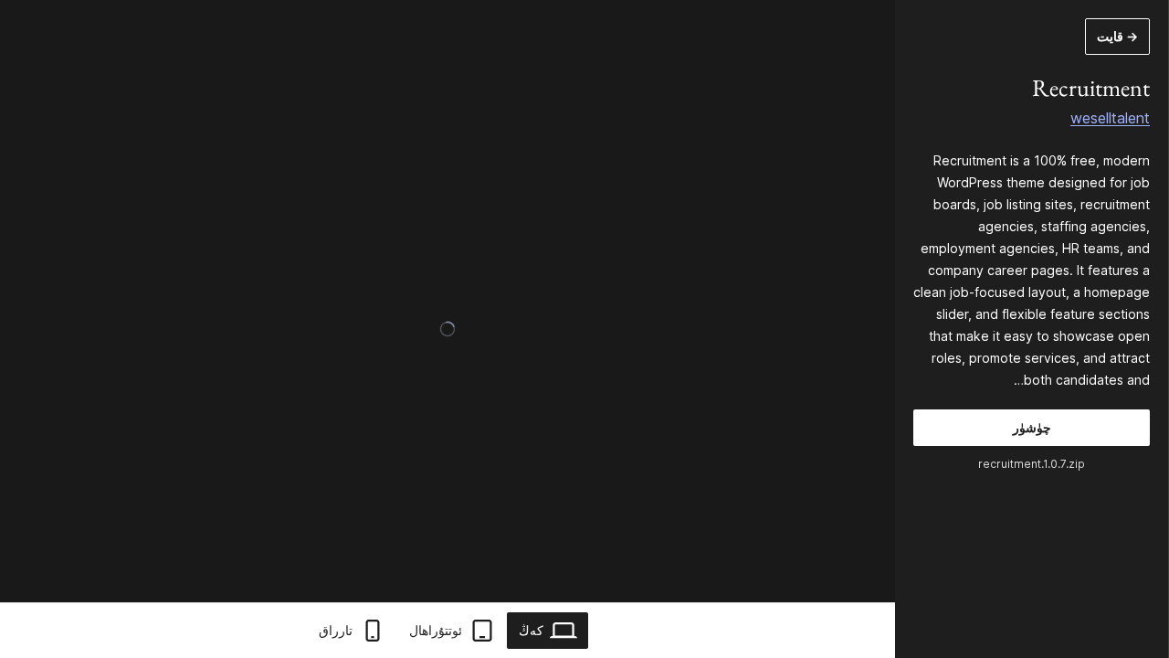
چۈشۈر (1032, 427)
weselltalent (1110, 118)
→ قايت (1117, 36)
